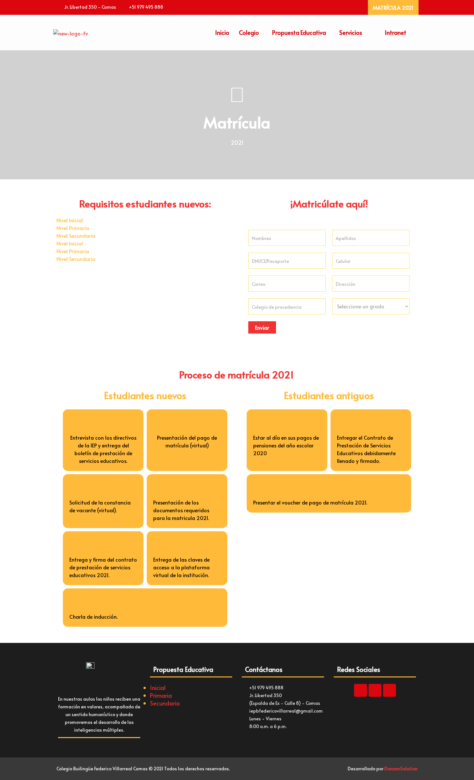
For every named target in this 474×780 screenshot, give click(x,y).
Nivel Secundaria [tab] (75, 235)
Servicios (350, 32)
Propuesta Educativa (299, 32)
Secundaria (165, 703)
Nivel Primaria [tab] (72, 227)
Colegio (249, 32)
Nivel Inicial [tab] (69, 220)
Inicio (222, 32)
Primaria (161, 695)
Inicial (157, 688)
